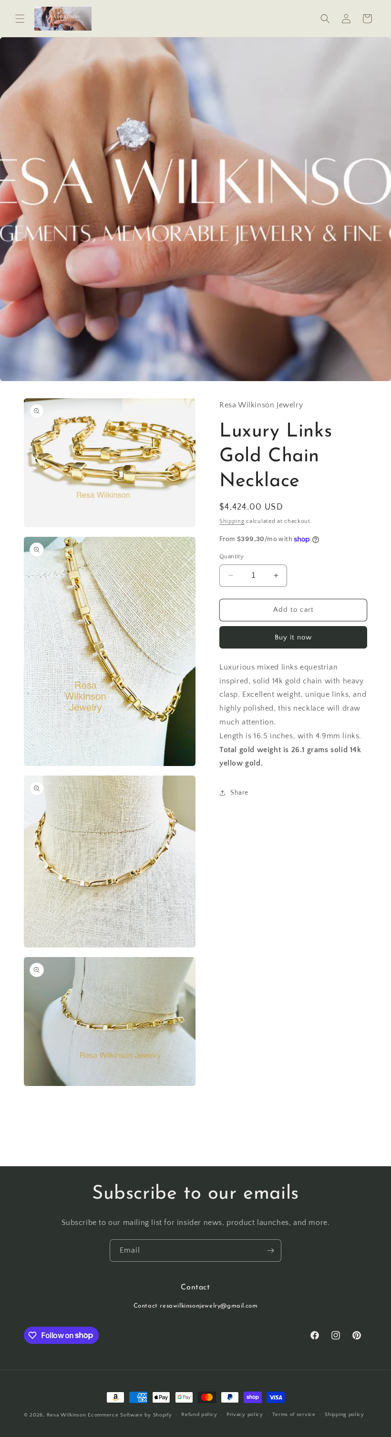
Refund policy (199, 1414)
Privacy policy (244, 1414)
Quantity (231, 556)
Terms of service (293, 1414)
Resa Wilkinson (66, 1415)
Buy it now (293, 637)
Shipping (232, 521)
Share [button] (239, 793)
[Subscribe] (270, 1250)
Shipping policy (344, 1414)
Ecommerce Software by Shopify (130, 1415)
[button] (20, 18)
